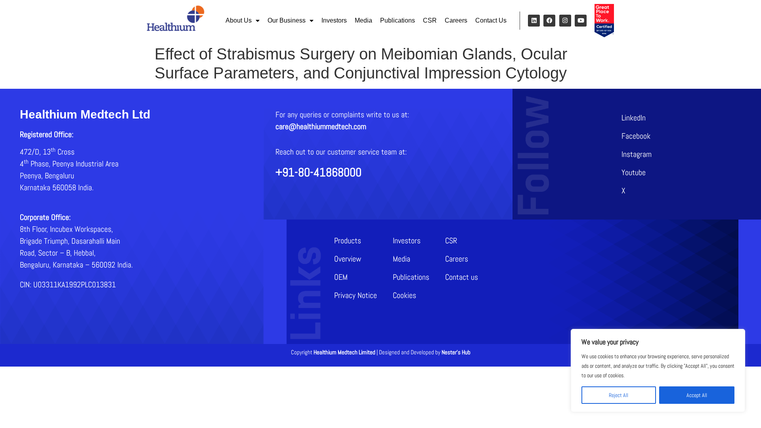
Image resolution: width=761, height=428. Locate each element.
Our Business (287, 20)
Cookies (404, 295)
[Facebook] (549, 21)
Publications (397, 20)
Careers (456, 20)
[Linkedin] (534, 21)
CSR (430, 20)
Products (347, 240)
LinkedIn (633, 118)
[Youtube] (581, 21)
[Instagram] (565, 21)
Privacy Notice (355, 295)
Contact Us (491, 20)
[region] (658, 370)
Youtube (633, 172)
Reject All (618, 395)
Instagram (636, 154)
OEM (341, 277)
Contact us (461, 277)
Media (363, 20)
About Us (239, 20)
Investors (334, 20)
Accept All (696, 395)
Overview (347, 259)
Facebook (635, 136)
